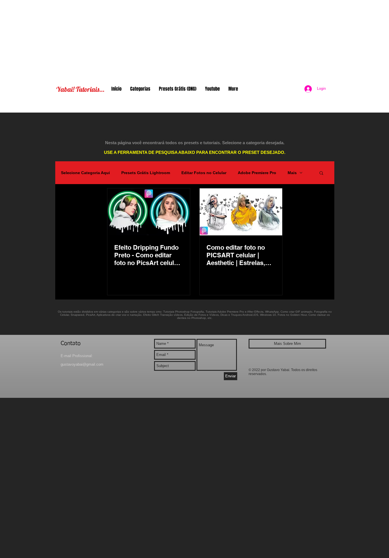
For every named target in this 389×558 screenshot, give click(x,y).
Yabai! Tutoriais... (80, 89)
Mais (292, 172)
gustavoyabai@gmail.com (82, 364)
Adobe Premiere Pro (257, 172)
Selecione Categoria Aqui (85, 172)
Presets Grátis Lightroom (145, 172)
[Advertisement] (194, 40)
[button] (321, 173)
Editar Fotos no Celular (203, 172)
